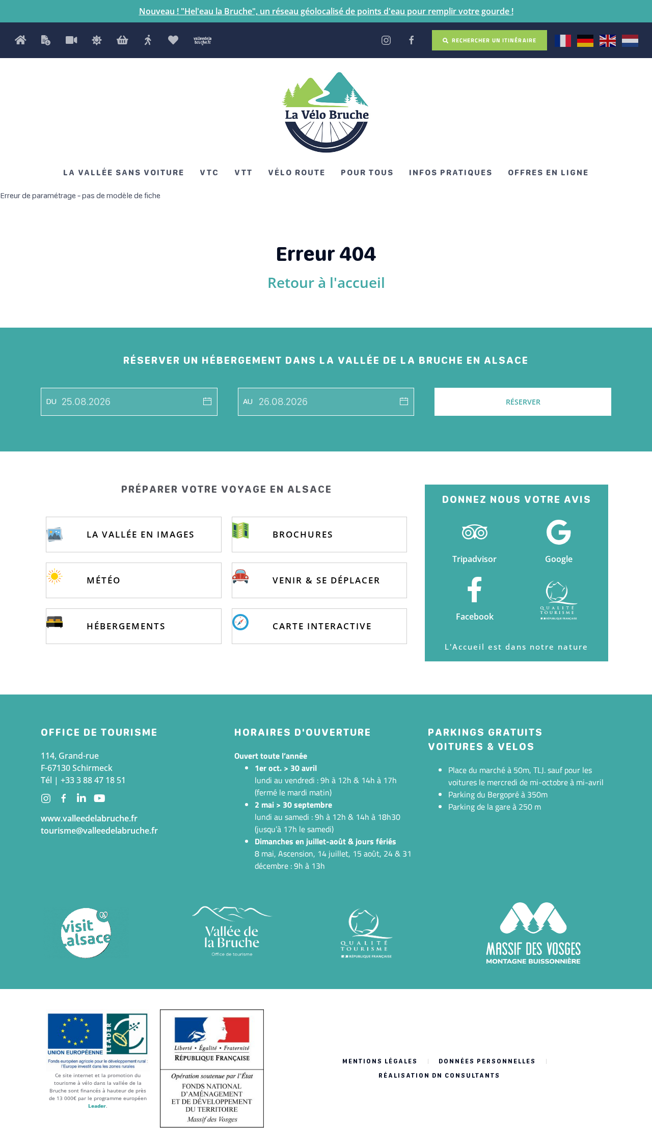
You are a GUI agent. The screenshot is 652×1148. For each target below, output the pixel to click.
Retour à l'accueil (326, 282)
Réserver (523, 402)
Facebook (475, 616)
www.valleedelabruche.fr (89, 818)
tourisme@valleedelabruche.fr (99, 830)
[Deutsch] (585, 39)
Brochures (303, 534)
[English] (608, 39)
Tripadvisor (474, 559)
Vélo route (296, 172)
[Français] (563, 39)
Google (559, 559)
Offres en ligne (548, 172)
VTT (243, 172)
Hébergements (126, 626)
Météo (104, 580)
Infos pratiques (451, 172)
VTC (209, 172)
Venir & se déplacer (327, 580)
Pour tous (367, 172)
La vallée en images (141, 534)
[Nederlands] (630, 39)
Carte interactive (322, 626)
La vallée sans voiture (123, 172)
